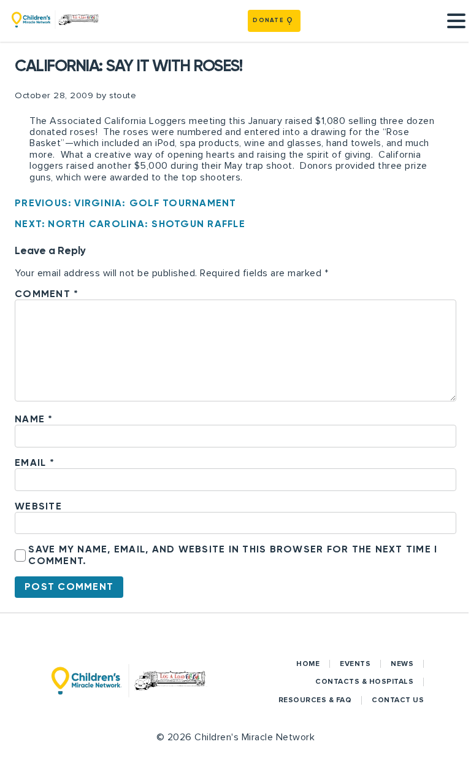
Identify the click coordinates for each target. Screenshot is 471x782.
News (402, 663)
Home (308, 663)
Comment (46, 294)
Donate (268, 20)
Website (38, 506)
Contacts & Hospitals (364, 681)
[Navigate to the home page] (55, 21)
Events (355, 663)
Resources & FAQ (315, 700)
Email (35, 462)
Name (34, 419)
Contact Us (398, 700)
